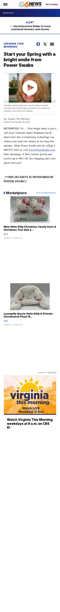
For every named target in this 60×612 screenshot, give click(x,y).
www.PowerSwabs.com (42, 150)
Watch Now (51, 4)
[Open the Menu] (5, 4)
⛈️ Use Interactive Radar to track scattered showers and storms (30, 28)
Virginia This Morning (14, 45)
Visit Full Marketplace (46, 193)
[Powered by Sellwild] (51, 373)
